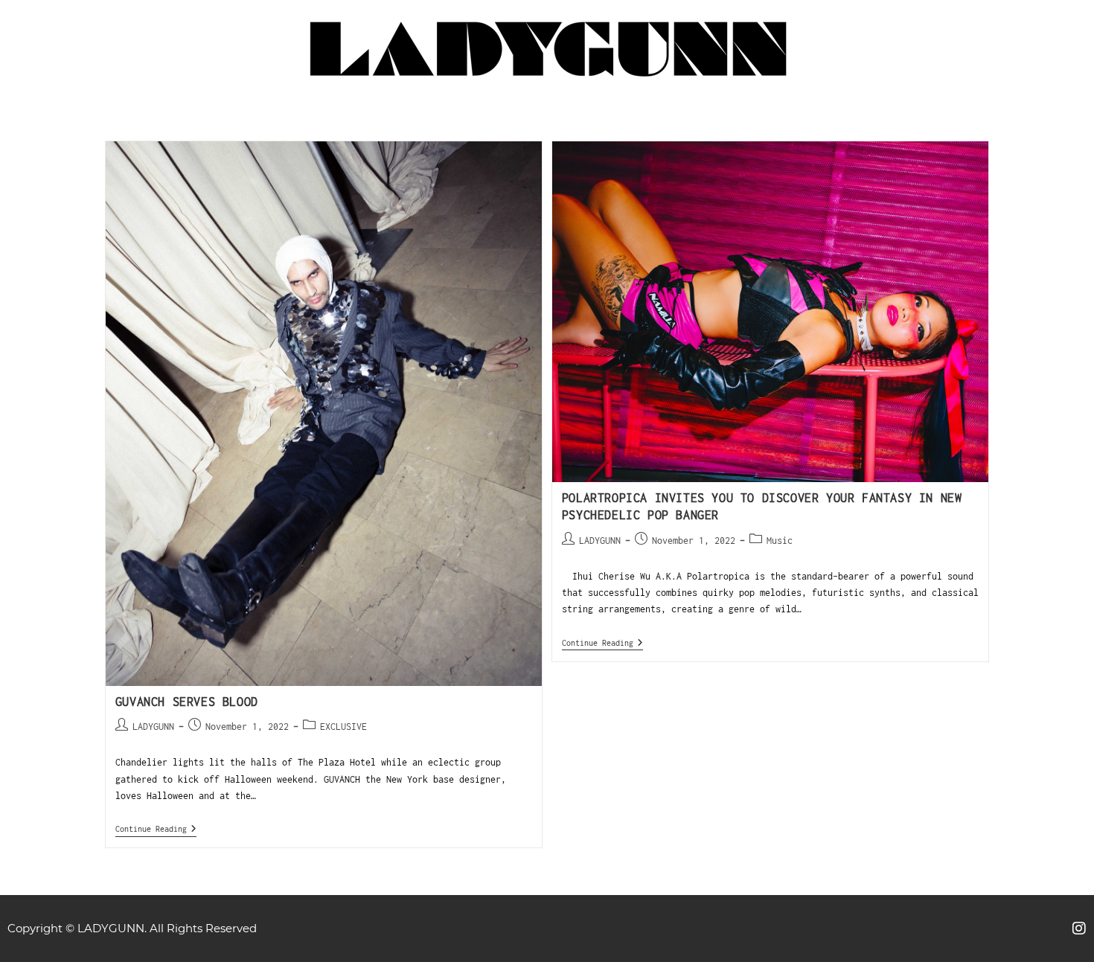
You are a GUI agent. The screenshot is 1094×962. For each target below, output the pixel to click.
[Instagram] (1079, 928)
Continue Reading (155, 828)
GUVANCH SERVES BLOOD (186, 701)
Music (780, 540)
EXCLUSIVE (343, 726)
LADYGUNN (153, 726)
